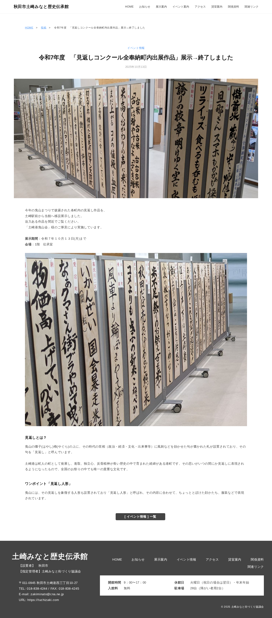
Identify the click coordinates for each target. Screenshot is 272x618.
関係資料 (233, 6)
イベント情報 (136, 47)
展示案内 (161, 6)
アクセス (200, 6)
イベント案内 (180, 6)
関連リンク (251, 6)
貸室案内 (216, 6)
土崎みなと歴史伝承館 (50, 556)
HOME (129, 6)
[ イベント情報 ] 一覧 (140, 516)
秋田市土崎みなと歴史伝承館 (41, 6)
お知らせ (144, 6)
